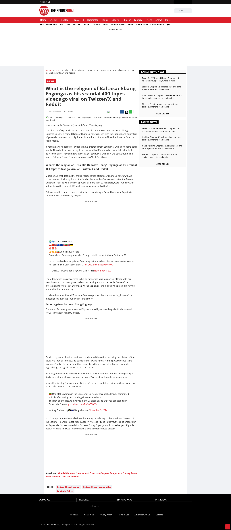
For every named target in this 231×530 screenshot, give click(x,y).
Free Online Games (48, 24)
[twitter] (179, 2)
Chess (105, 24)
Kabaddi (86, 24)
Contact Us (45, 2)
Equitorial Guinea (65, 491)
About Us (74, 514)
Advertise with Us (142, 514)
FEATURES (84, 499)
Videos (131, 24)
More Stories (162, 113)
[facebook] (175, 2)
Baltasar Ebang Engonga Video (97, 487)
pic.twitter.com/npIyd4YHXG (98, 264)
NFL (68, 24)
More (168, 19)
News (149, 19)
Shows (158, 19)
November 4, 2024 (103, 270)
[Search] (189, 11)
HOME (49, 70)
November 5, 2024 (98, 410)
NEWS (57, 70)
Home (43, 19)
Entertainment (157, 24)
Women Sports (118, 24)
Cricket (53, 19)
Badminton (93, 19)
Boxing (127, 19)
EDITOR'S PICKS (124, 499)
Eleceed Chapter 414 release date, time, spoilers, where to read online (160, 105)
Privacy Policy (105, 514)
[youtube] (186, 2)
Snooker (96, 24)
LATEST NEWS (149, 122)
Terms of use (123, 514)
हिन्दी (168, 24)
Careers (159, 514)
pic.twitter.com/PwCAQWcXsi (82, 404)
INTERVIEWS (161, 499)
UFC (62, 24)
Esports (115, 19)
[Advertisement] (80, 49)
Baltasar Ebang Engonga (68, 487)
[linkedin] (190, 2)
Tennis (105, 19)
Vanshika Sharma (54, 112)
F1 (83, 19)
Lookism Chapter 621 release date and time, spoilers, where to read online (162, 88)
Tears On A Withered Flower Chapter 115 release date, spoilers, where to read (160, 79)
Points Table (142, 24)
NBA (76, 19)
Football (65, 19)
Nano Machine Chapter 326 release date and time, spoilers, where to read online (162, 96)
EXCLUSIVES (44, 499)
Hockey (76, 24)
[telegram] (139, 506)
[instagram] (183, 2)
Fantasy (138, 19)
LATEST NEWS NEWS (153, 71)
